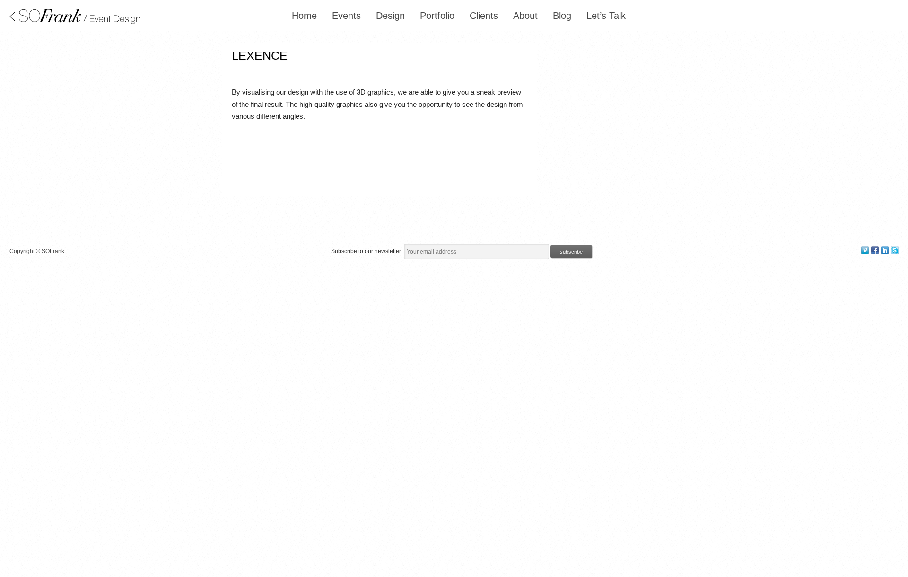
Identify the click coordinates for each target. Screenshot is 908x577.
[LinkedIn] (885, 251)
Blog (562, 15)
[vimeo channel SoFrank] (865, 251)
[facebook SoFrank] (875, 251)
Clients (484, 15)
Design (390, 15)
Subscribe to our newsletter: (367, 251)
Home (304, 15)
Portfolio (437, 15)
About (525, 15)
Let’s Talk (606, 15)
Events (346, 15)
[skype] (895, 251)
